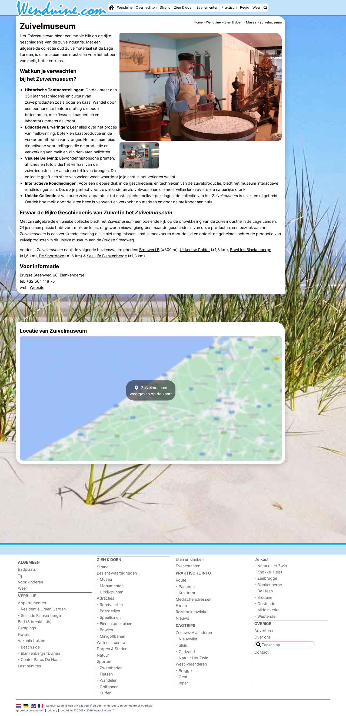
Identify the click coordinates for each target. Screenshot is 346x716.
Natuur (103, 655)
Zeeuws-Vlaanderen (194, 632)
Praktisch (229, 7)
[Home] (111, 8)
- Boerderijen (108, 611)
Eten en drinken (190, 559)
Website (37, 287)
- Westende (264, 616)
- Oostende (264, 603)
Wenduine (124, 7)
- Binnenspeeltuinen (114, 623)
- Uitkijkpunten (110, 592)
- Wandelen (107, 680)
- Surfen (104, 693)
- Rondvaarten (110, 604)
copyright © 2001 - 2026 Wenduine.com (86, 710)
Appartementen (32, 602)
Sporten (104, 661)
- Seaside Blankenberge (39, 615)
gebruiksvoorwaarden (30, 710)
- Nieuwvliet (186, 639)
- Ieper (182, 683)
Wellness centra (111, 642)
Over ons (262, 637)
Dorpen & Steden (112, 648)
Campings (27, 628)
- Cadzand (185, 651)
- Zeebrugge (265, 578)
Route (181, 580)
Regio (244, 7)
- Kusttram (185, 592)
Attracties (105, 598)
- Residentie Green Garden (42, 609)
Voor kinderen (30, 582)
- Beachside (29, 647)
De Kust (261, 559)
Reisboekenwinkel (192, 611)
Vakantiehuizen (31, 640)
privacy (52, 710)
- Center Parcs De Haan (39, 659)
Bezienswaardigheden (117, 573)
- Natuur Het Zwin (192, 658)
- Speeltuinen (109, 617)
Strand (165, 7)
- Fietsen (105, 674)
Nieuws (182, 618)
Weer (256, 7)
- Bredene (263, 597)
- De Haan (263, 591)
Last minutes (29, 666)
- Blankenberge (268, 584)
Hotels (24, 634)
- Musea (104, 579)
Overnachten (146, 7)
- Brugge (184, 670)
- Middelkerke (267, 609)
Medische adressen (193, 599)
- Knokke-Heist (268, 572)
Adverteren (264, 630)
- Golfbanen (107, 686)
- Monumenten (110, 585)
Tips (22, 575)
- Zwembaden (109, 668)
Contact (261, 652)
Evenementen (207, 7)
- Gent (181, 676)
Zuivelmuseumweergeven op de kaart (151, 390)
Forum (181, 605)
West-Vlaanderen (191, 664)
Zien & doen (183, 7)
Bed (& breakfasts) (35, 621)
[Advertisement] (308, 140)
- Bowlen (105, 629)
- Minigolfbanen (111, 636)
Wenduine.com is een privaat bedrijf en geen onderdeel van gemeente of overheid (99, 705)
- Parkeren (185, 586)
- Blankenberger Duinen (39, 653)
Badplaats (27, 569)
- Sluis (181, 645)
